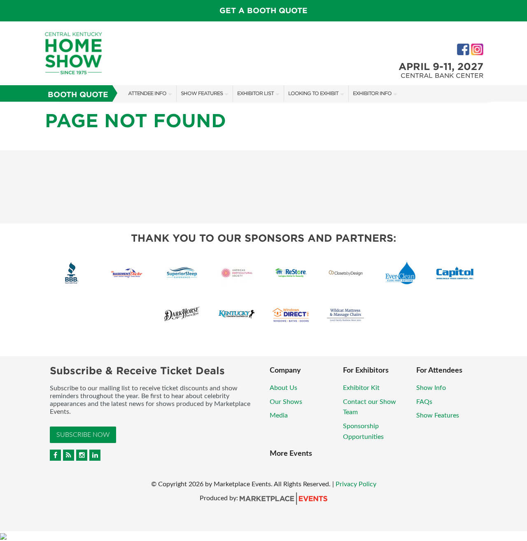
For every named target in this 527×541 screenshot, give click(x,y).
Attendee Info (147, 93)
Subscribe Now (83, 434)
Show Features (202, 93)
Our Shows (286, 402)
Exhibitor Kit (361, 388)
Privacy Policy (356, 484)
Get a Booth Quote (263, 10)
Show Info (431, 388)
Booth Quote (78, 94)
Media (279, 415)
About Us (283, 388)
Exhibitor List (255, 93)
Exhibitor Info (372, 93)
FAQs (424, 402)
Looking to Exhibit (313, 93)
